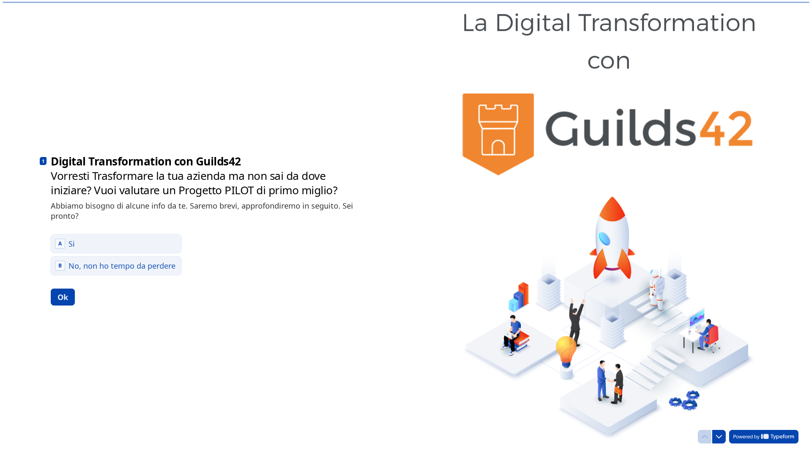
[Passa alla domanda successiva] (719, 436)
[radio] (116, 243)
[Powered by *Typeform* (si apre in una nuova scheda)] (763, 436)
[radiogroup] (116, 254)
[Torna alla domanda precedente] (704, 436)
